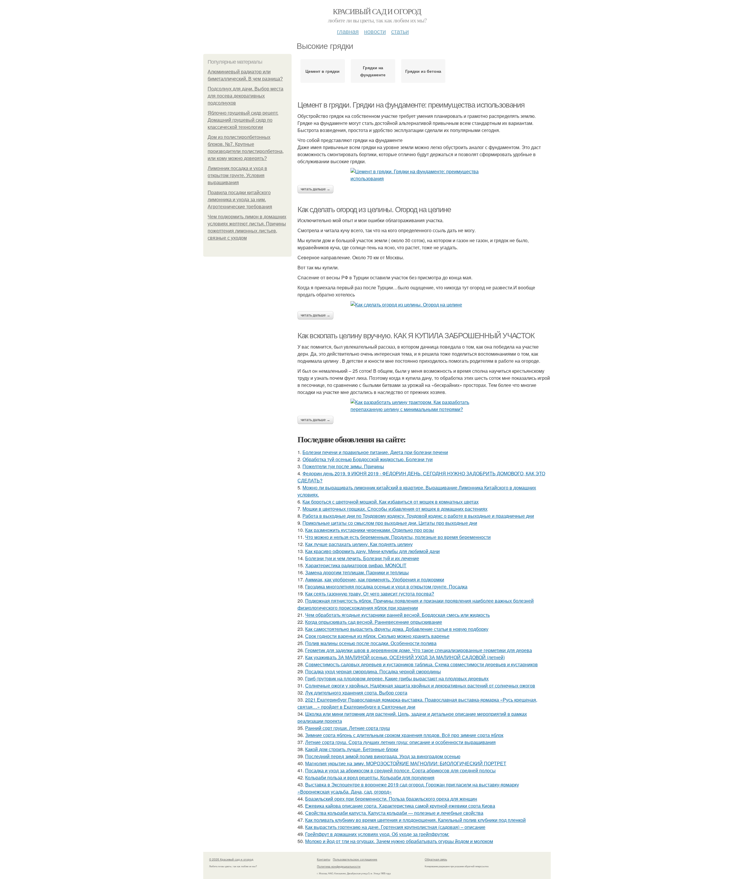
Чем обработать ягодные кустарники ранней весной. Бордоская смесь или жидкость (397, 614)
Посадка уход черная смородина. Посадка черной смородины (373, 671)
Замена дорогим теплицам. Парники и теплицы (357, 572)
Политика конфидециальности (339, 866)
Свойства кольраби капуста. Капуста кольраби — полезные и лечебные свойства (394, 812)
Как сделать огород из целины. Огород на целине (374, 209)
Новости (375, 31)
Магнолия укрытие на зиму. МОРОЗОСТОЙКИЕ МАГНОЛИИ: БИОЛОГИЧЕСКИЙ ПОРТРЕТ (405, 763)
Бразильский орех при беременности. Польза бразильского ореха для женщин (391, 798)
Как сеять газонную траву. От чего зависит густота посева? (369, 593)
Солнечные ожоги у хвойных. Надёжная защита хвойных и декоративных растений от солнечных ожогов (420, 685)
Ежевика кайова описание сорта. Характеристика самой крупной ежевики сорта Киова (400, 805)
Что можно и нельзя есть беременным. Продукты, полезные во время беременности (398, 537)
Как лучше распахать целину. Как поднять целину (359, 544)
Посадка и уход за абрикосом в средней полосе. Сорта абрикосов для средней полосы (400, 770)
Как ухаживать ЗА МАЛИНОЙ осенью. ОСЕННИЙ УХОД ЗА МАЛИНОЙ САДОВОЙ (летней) (405, 657)
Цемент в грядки (322, 71)
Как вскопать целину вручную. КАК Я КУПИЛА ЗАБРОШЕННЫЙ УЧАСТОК (416, 335)
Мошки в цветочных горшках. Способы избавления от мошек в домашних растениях (394, 508)
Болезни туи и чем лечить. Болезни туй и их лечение (362, 558)
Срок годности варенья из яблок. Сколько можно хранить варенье (377, 636)
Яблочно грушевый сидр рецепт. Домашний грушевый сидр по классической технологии (243, 120)
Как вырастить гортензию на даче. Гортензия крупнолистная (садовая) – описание (395, 827)
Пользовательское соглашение (355, 859)
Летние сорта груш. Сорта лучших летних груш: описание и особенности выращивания (400, 742)
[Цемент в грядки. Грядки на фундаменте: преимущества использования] (424, 175)
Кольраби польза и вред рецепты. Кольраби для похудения (369, 777)
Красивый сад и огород (377, 11)
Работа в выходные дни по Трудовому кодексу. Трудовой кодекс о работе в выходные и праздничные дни (418, 515)
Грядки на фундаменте (373, 71)
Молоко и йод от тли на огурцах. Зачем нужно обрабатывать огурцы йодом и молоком (399, 841)
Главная (348, 31)
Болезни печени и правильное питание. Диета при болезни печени (375, 452)
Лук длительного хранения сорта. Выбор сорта (356, 692)
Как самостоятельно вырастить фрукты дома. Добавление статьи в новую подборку (396, 629)
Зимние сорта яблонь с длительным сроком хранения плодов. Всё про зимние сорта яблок (404, 735)
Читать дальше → (315, 189)
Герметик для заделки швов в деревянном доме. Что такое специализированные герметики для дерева (418, 650)
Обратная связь (436, 859)
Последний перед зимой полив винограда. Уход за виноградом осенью (382, 756)
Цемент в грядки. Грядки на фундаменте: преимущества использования (411, 104)
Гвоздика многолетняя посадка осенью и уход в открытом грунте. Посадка (386, 586)
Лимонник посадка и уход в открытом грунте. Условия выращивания (237, 175)
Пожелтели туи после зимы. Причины (343, 466)
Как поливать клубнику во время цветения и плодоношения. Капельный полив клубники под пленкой (415, 820)
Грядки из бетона (423, 71)
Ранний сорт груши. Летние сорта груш (347, 728)
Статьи (400, 31)
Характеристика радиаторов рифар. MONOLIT (355, 565)
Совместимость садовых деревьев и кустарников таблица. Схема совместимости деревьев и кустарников (421, 664)
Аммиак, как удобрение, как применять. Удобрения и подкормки (374, 579)
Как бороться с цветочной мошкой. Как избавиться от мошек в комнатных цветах (390, 501)
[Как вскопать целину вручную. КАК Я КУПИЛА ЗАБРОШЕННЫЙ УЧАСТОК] (424, 406)
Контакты (323, 859)
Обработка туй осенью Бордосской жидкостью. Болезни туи (367, 459)
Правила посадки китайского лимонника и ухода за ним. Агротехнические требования (240, 199)
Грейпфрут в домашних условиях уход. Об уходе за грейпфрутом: (377, 834)
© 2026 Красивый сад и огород (231, 859)
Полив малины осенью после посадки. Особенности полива (370, 643)
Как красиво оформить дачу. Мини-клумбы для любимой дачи (372, 551)
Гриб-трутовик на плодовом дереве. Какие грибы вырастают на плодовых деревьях (397, 678)
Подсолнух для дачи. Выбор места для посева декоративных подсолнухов (245, 95)
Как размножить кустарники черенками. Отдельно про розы (369, 530)
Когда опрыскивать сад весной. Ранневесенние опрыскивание (373, 622)
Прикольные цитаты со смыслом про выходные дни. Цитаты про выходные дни (389, 523)
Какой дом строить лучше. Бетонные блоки (351, 749)
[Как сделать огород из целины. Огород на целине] (424, 304)
